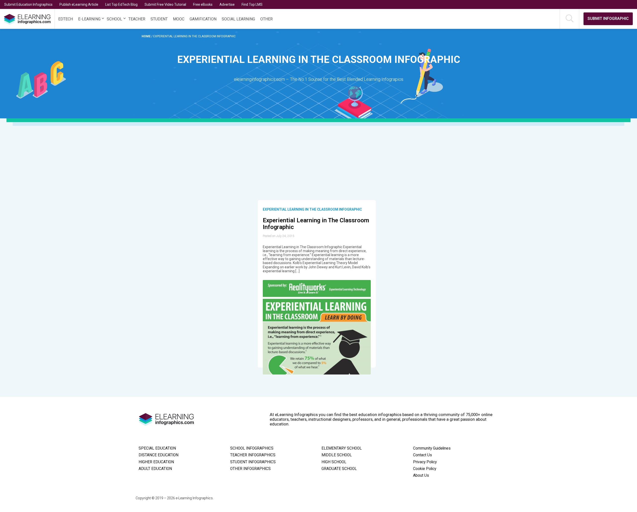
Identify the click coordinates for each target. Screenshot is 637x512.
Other (266, 19)
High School (333, 462)
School (114, 19)
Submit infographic (608, 18)
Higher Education (156, 462)
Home (146, 36)
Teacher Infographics (252, 455)
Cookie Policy (424, 468)
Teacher (136, 19)
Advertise (227, 4)
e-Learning (89, 19)
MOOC (178, 19)
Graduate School (339, 468)
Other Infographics (250, 468)
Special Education (157, 448)
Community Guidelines (432, 448)
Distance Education (158, 455)
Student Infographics (253, 462)
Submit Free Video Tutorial (165, 4)
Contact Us (422, 455)
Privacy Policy (425, 462)
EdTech (65, 19)
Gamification (203, 19)
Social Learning (238, 19)
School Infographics (251, 448)
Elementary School (341, 448)
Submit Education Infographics (28, 4)
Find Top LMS (252, 4)
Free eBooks (202, 4)
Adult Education (155, 468)
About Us (421, 475)
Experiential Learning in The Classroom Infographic (312, 209)
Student (159, 19)
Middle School (336, 455)
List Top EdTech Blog (121, 4)
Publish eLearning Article (78, 4)
